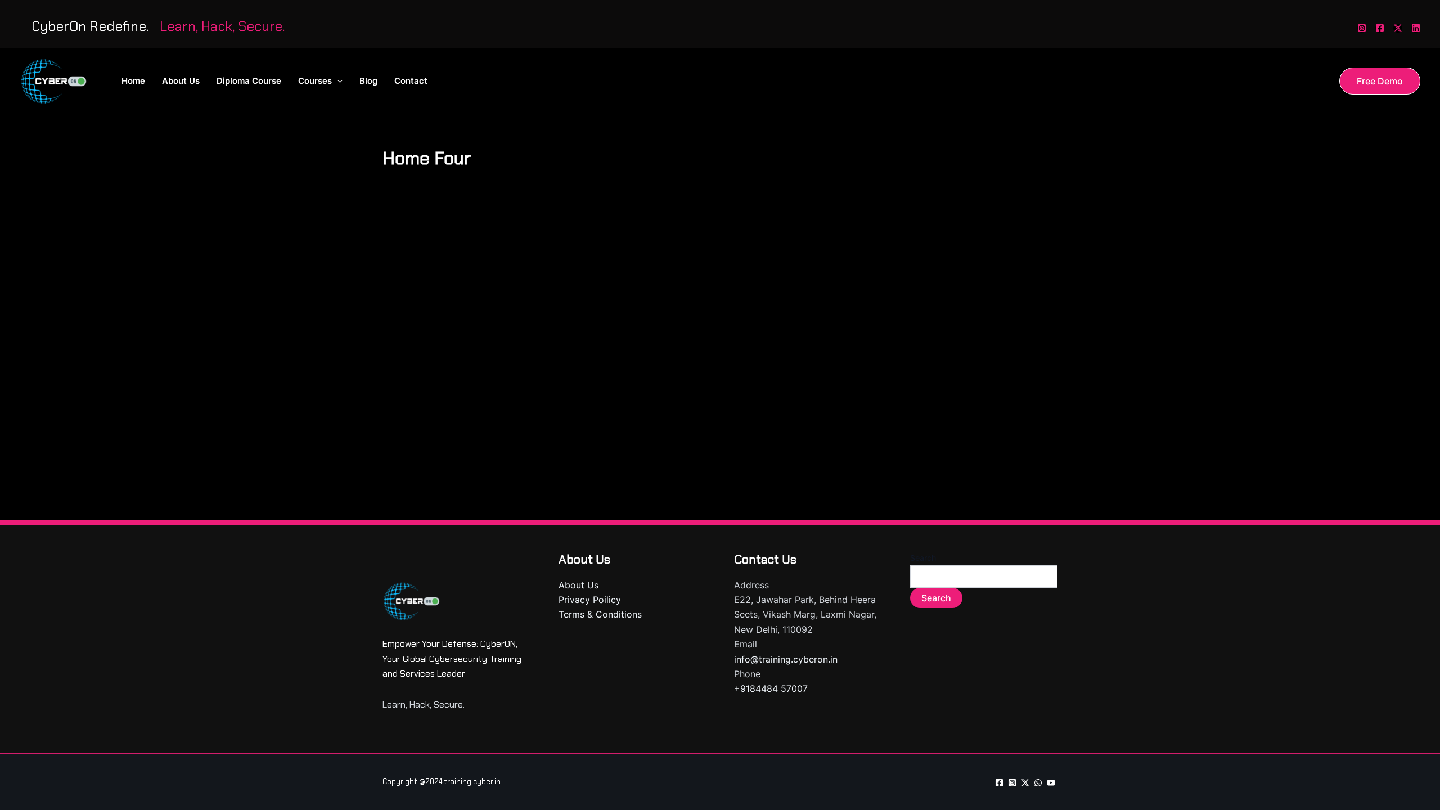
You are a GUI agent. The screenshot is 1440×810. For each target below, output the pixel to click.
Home (133, 80)
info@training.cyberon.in (786, 659)
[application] (337, 81)
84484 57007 (779, 688)
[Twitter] (1397, 28)
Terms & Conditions (600, 614)
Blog (368, 80)
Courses (315, 80)
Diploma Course (249, 80)
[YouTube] (1051, 782)
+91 (742, 688)
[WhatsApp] (1038, 782)
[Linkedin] (1415, 28)
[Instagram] (1361, 28)
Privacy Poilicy (590, 599)
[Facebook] (1379, 28)
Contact (411, 80)
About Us (181, 80)
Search (923, 557)
